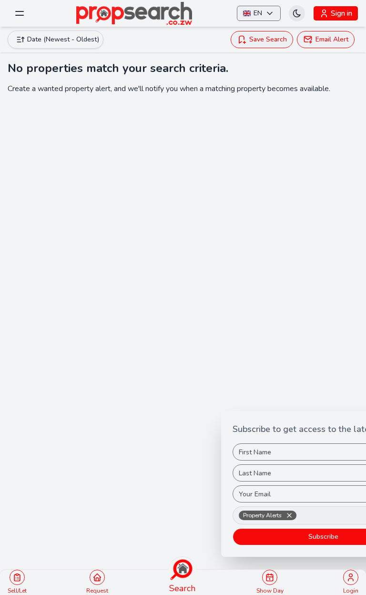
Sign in (341, 13)
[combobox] (265, 515)
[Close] (357, 420)
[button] (231, 515)
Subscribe (265, 536)
